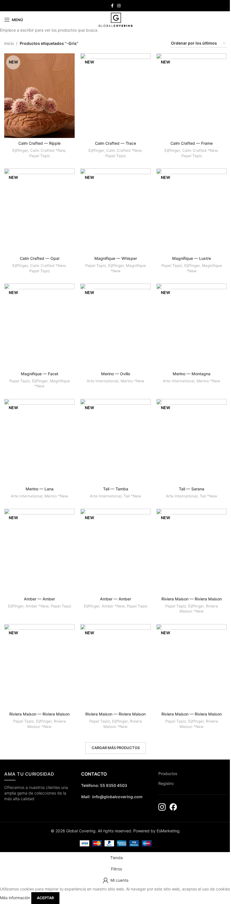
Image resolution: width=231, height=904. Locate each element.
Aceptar (45, 898)
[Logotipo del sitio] (115, 19)
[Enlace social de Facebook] (112, 6)
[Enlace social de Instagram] (118, 6)
